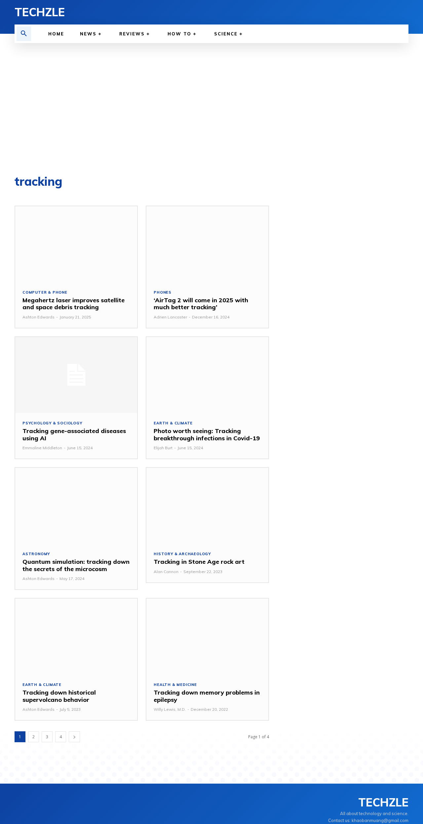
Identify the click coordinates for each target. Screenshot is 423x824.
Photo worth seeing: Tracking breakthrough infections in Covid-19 (207, 434)
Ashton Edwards (38, 317)
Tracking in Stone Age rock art (199, 561)
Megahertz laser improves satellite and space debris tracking (73, 303)
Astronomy (36, 554)
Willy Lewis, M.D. (170, 709)
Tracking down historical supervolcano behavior (59, 696)
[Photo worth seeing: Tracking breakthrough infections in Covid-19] (207, 375)
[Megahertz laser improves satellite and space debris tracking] (76, 244)
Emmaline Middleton (42, 447)
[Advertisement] (211, 109)
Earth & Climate (173, 423)
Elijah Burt (163, 447)
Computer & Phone (44, 292)
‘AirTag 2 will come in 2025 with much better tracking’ (201, 303)
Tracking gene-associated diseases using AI (74, 434)
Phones (163, 292)
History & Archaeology (182, 554)
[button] (24, 33)
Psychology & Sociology (52, 423)
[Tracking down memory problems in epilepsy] (207, 636)
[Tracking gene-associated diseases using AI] (76, 375)
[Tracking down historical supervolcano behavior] (76, 636)
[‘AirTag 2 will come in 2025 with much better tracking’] (207, 244)
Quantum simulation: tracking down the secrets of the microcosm (76, 565)
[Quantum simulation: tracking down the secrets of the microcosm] (76, 506)
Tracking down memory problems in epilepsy (207, 696)
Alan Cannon (166, 571)
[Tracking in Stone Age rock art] (207, 506)
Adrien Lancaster (170, 317)
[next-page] (74, 736)
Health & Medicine (175, 685)
